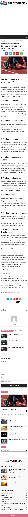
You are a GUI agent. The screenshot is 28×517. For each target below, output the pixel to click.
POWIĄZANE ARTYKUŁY (6, 330)
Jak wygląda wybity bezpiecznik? (16, 341)
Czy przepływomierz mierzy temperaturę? (18, 439)
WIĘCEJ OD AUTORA (17, 330)
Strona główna (3, 40)
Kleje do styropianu (5, 499)
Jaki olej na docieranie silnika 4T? (20, 309)
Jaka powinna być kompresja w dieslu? (17, 433)
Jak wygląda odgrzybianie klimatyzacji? (6, 309)
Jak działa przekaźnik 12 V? (15, 334)
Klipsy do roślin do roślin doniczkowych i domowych (12, 509)
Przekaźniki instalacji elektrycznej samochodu (11, 43)
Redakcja (5, 50)
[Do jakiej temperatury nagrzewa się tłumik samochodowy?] (4, 477)
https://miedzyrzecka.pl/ (13, 292)
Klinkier (2, 505)
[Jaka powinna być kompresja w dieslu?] (4, 434)
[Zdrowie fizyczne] (4, 484)
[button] (26, 37)
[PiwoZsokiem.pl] (14, 3)
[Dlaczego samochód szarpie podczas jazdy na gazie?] (4, 428)
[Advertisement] (14, 21)
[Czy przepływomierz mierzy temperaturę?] (4, 441)
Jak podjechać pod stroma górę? (16, 420)
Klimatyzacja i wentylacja (6, 493)
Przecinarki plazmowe (5, 507)
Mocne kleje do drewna (6, 495)
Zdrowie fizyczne (12, 482)
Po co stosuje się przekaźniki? (16, 347)
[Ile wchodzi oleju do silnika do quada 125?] (4, 471)
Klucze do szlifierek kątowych (7, 497)
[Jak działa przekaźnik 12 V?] (14, 401)
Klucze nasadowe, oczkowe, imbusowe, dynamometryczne (14, 503)
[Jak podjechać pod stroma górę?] (4, 421)
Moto (2, 43)
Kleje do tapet (4, 501)
